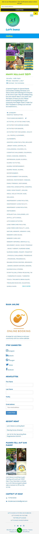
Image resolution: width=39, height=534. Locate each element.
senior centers (19, 266)
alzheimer (20, 135)
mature (9, 231)
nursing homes (12, 252)
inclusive (10, 197)
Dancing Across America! (14, 430)
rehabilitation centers (15, 262)
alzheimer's (11, 139)
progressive (20, 259)
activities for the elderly (16, 132)
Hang (9, 190)
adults (29, 132)
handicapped (19, 187)
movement (11, 245)
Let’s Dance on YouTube (19, 515)
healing (24, 190)
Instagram (11, 351)
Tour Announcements (15, 118)
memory (16, 231)
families (27, 180)
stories (20, 269)
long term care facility (16, 228)
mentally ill (25, 241)
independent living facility (17, 204)
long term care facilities (16, 224)
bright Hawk (12, 145)
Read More (26, 286)
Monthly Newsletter (15, 115)
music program (26, 245)
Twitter (10, 365)
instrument (11, 211)
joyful (9, 217)
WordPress (26, 531)
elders (20, 169)
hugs (24, 193)
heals (9, 193)
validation (26, 283)
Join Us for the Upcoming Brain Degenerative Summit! (16, 435)
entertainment (12, 173)
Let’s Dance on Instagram (19, 520)
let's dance (17, 217)
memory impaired (13, 241)
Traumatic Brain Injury (21, 279)
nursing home (24, 248)
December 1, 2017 (18, 81)
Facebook (10, 370)
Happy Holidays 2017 (18, 74)
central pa (22, 145)
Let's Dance (13, 29)
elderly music (12, 169)
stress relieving (23, 272)
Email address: (10, 404)
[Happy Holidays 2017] (19, 56)
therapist (25, 276)
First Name (9, 382)
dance (9, 156)
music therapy (13, 248)
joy (27, 214)
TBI (31, 272)
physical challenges (15, 255)
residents (28, 262)
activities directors (22, 121)
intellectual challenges (16, 214)
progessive (28, 255)
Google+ (12, 360)
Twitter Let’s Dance (19, 518)
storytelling (12, 272)
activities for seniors (15, 128)
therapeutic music (14, 276)
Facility (8, 397)
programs (11, 259)
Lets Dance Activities (14, 221)
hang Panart (16, 190)
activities (10, 121)
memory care (25, 231)
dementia (22, 156)
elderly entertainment (15, 166)
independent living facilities (17, 200)
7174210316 (12, 498)
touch (9, 279)
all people (12, 135)
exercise (10, 180)
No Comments (19, 83)
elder (18, 159)
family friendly (12, 183)
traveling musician (14, 283)
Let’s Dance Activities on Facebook (19, 513)
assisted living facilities (16, 142)
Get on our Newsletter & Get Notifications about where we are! (19, 2)
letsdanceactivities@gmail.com (17, 501)
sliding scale (12, 269)
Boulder (29, 142)
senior (10, 266)
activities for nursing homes (18, 125)
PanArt (21, 252)
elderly (24, 159)
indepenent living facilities (17, 207)
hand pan (10, 187)
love (27, 228)
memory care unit (13, 238)
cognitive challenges (15, 152)
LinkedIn (11, 356)
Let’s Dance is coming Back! (16, 426)
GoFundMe (23, 183)
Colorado (27, 152)
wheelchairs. (12, 286)
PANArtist (28, 252)
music (18, 245)
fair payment (18, 180)
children (20, 149)
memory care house (14, 235)
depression (11, 159)
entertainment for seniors (17, 176)
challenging (11, 149)
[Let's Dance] (13, 20)
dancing (15, 156)
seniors (28, 266)
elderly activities (13, 163)
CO (25, 149)
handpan (28, 187)
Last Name (9, 389)
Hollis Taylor (17, 78)
